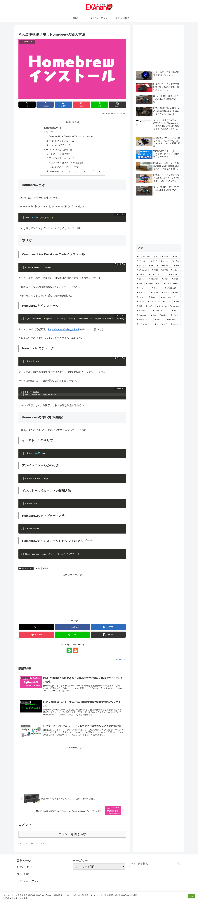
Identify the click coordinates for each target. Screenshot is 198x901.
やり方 (49, 132)
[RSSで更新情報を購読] (75, 650)
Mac (39, 568)
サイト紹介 (23, 873)
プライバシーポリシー (29, 880)
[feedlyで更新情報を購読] (69, 650)
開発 (46, 568)
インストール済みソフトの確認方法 (66, 162)
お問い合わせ (24, 867)
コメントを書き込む (72, 834)
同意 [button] (191, 896)
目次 (68, 121)
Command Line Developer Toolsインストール (71, 136)
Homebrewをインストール (61, 141)
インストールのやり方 (59, 154)
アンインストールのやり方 (62, 158)
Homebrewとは (53, 128)
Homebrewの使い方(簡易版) (59, 149)
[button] (117, 105)
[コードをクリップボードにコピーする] (123, 219)
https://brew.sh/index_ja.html (63, 329)
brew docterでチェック (60, 145)
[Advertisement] (72, 596)
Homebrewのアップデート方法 (64, 167)
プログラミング (27, 568)
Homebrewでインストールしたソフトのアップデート (74, 171)
